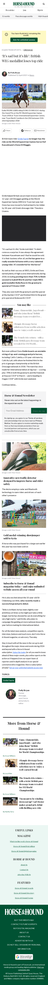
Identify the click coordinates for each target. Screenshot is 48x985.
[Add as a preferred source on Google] (24, 957)
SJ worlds (6, 16)
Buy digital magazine (24, 928)
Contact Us (24, 870)
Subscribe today (19, 652)
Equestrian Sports (11, 50)
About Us (24, 865)
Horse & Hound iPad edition (24, 846)
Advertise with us (24, 941)
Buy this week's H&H (24, 920)
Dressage (28, 50)
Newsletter (41, 130)
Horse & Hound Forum (24, 898)
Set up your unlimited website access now (26, 667)
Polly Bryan (15, 73)
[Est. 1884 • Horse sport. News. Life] (23, 4)
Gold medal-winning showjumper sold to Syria (21, 537)
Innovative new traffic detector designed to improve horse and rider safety (23, 481)
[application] (24, 227)
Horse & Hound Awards (24, 888)
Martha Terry (9, 812)
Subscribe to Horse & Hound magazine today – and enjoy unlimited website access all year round (23, 586)
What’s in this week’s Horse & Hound (24, 841)
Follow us (27, 130)
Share (8, 130)
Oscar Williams (10, 756)
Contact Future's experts (24, 924)
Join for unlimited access (24, 40)
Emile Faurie (23, 138)
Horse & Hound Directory (24, 893)
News (32, 75)
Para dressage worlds (24, 16)
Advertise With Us (24, 874)
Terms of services (35, 418)
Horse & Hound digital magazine (24, 851)
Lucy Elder (8, 773)
